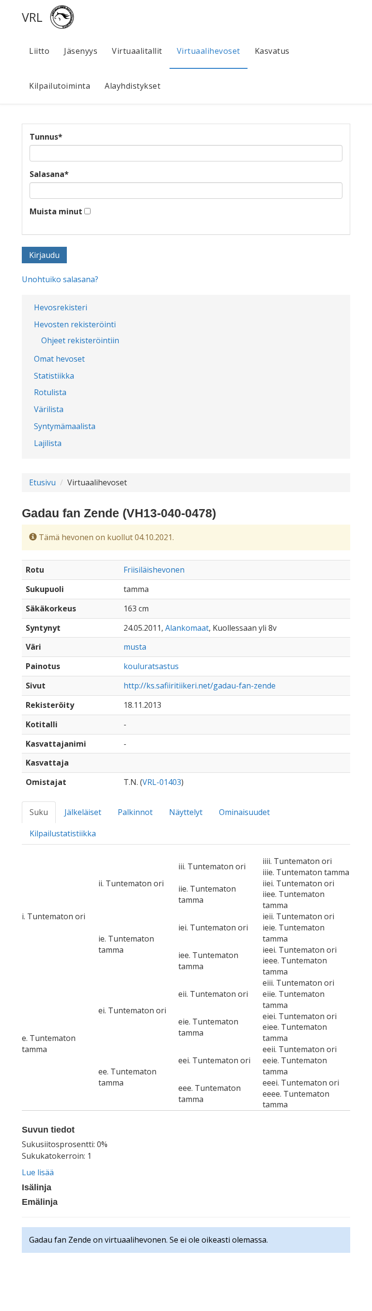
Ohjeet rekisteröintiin (80, 340)
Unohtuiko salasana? (60, 279)
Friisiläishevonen (154, 569)
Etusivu (42, 482)
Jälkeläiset (82, 812)
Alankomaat (187, 628)
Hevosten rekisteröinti (75, 324)
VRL (32, 17)
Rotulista (50, 392)
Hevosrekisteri (60, 307)
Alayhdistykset (132, 85)
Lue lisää (38, 1172)
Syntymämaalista (64, 426)
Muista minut (56, 211)
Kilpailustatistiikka (63, 833)
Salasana (49, 174)
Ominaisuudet (244, 812)
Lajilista (48, 443)
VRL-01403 (161, 782)
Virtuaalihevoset (208, 51)
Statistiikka (54, 375)
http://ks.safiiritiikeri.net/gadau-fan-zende (200, 685)
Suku (39, 812)
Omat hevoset (59, 358)
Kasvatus (272, 51)
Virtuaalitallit (137, 51)
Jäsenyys (80, 51)
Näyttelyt (185, 812)
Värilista (48, 409)
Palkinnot (135, 812)
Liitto (39, 51)
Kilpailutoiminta (59, 85)
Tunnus (46, 136)
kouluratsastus (151, 666)
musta (135, 646)
